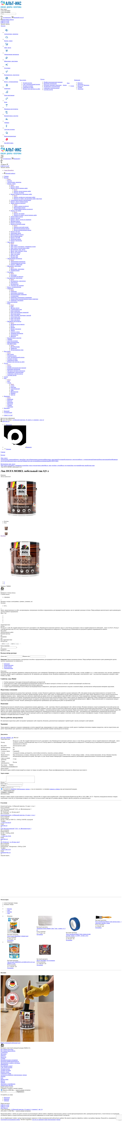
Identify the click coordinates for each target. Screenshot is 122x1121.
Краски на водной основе (21, 227)
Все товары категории (7, 1049)
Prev (2, 536)
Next (4, 536)
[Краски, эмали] (11, 37)
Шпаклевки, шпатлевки (17, 269)
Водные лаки (83, 465)
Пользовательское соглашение (9, 1060)
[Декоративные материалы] (11, 51)
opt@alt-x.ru (4, 825)
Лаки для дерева (75, 465)
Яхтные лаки (91, 465)
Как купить (10, 354)
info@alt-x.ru (5, 421)
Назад (9, 179)
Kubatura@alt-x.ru (6, 852)
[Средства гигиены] (11, 126)
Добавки (24, 461)
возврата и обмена (55, 789)
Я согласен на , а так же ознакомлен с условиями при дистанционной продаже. (40, 789)
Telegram (8, 449)
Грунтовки (14, 275)
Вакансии (3, 1057)
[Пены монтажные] (11, 92)
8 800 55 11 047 (5, 21)
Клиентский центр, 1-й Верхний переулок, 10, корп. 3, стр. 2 (18, 815)
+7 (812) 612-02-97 (6, 822)
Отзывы (3, 1058)
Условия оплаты (5, 1069)
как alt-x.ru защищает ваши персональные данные (46, 1119)
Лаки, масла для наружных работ (35, 465)
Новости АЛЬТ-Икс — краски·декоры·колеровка (16, 1090)
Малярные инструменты (17, 324)
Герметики (14, 291)
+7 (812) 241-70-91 (6, 836)
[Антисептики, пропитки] (11, 30)
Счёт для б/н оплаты (6, 1067)
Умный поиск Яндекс (7, 1085)
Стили (12, 385)
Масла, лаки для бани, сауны (52, 465)
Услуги (9, 366)
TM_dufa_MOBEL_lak (7, 737)
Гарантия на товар (6, 1073)
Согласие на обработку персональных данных (14, 1075)
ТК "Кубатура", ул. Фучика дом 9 (10, 842)
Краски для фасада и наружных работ (24, 197)
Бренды (3, 1081)
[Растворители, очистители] (11, 71)
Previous (9, 908)
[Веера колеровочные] (11, 133)
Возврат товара (5, 1072)
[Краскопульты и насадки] (11, 112)
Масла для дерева (66, 465)
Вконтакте (9, 424)
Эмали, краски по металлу (21, 206)
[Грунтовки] (11, 64)
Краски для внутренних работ (22, 191)
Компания (10, 399)
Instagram (29, 447)
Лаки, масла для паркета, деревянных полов (13, 465)
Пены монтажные (104, 459)
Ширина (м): (26, 656)
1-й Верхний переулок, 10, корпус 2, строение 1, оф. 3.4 (28, 420)
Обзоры (3, 1082)
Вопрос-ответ (4, 1079)
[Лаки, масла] (11, 44)
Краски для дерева (19, 213)
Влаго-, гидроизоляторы (86, 459)
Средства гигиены (32, 461)
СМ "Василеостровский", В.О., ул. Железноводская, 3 (16, 828)
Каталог (9, 180)
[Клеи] (11, 98)
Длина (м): (4, 656)
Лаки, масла (14, 245)
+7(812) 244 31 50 (6, 849)
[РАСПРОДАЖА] (11, 139)
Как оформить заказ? (6, 1066)
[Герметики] (11, 85)
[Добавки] (11, 119)
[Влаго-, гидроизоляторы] (11, 78)
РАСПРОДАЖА (15, 347)
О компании (4, 1052)
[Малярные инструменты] (11, 105)
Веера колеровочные (43, 461)
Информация (4, 1064)
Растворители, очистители (18, 281)
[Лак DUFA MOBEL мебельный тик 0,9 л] (21, 518)
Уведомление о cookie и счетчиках (10, 1063)
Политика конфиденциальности (10, 1061)
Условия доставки (6, 1070)
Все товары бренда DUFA (8, 1051)
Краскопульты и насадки (15, 461)
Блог (8, 381)
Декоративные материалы (18, 261)
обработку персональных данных (20, 789)
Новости (3, 1055)
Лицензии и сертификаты (8, 1084)
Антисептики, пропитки (8, 459)
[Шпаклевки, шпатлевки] (11, 58)
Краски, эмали (15, 186)
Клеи (12, 306)
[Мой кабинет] (1, 160)
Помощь (3, 1076)
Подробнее (10, 940)
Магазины (3, 1054)
